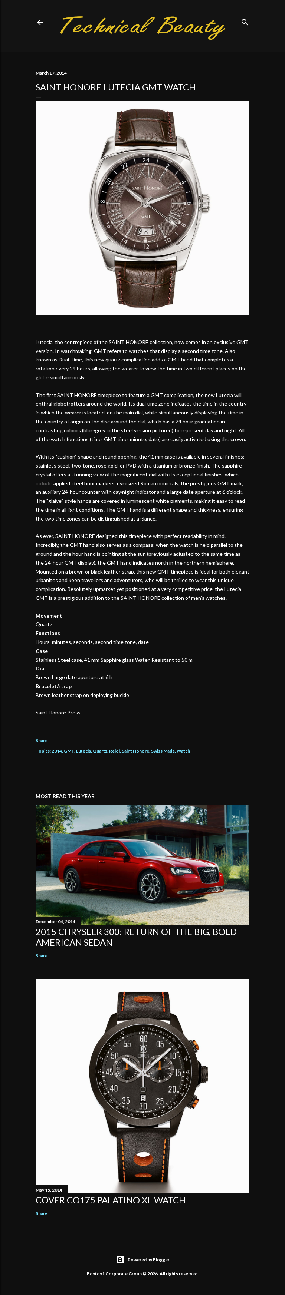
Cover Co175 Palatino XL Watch (111, 1200)
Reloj (114, 751)
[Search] (244, 20)
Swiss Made (163, 751)
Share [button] (42, 740)
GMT (69, 751)
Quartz (100, 751)
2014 (57, 751)
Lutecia (83, 751)
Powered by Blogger (149, 1259)
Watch (183, 751)
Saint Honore (135, 751)
